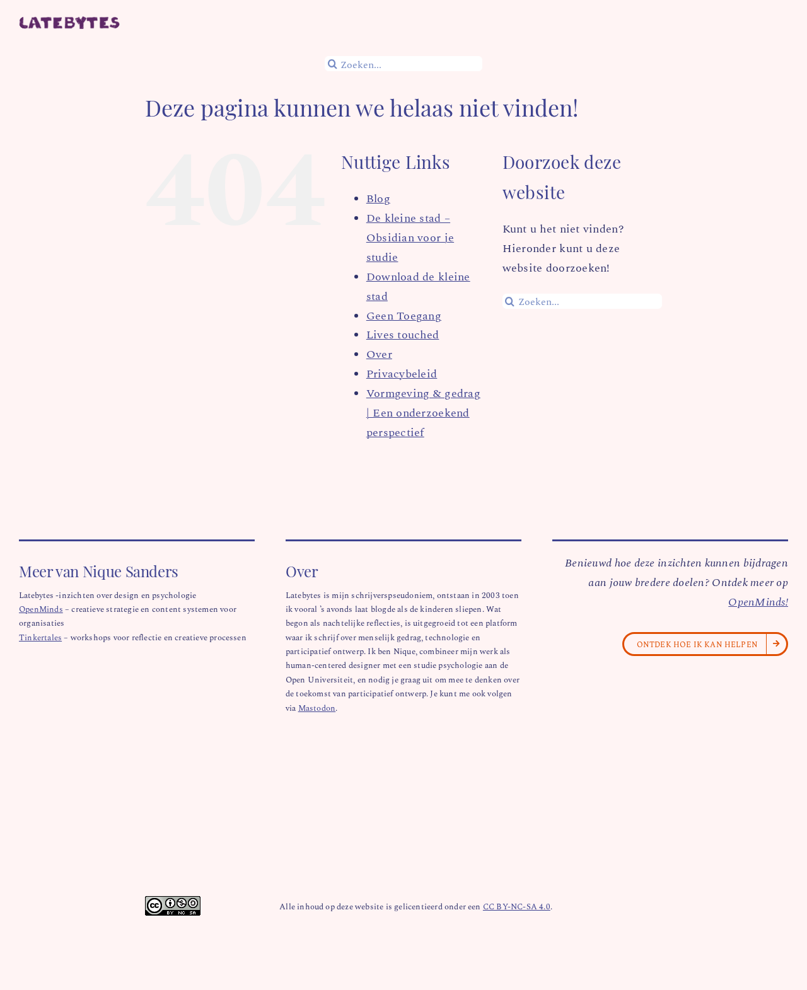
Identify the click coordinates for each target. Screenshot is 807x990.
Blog (378, 197)
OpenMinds (41, 608)
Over (379, 353)
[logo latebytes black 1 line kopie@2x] (69, 22)
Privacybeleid (402, 373)
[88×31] (172, 901)
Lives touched (402, 334)
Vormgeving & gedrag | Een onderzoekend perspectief (423, 412)
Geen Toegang (403, 315)
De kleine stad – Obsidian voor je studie (410, 237)
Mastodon (317, 707)
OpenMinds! (758, 601)
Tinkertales (40, 636)
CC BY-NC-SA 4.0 (516, 906)
